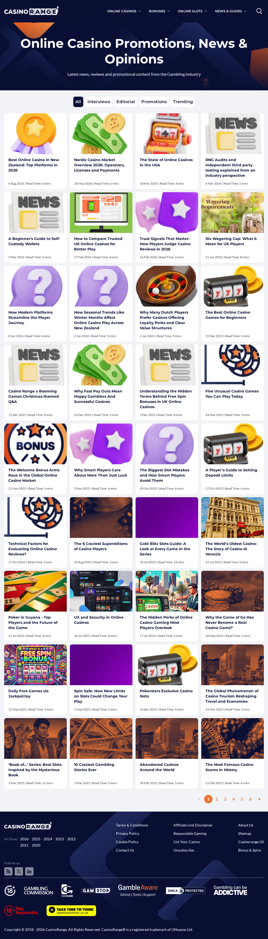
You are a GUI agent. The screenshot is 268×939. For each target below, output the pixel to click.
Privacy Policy (127, 833)
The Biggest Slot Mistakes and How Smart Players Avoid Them (164, 475)
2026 (24, 839)
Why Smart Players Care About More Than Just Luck (100, 473)
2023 (59, 839)
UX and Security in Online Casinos (99, 620)
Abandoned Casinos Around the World (159, 767)
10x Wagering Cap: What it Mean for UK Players (231, 241)
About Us (245, 825)
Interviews (98, 101)
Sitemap (244, 833)
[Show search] (259, 11)
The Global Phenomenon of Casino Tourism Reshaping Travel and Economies (231, 696)
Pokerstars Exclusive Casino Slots (166, 694)
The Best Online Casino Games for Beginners (227, 315)
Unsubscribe (184, 850)
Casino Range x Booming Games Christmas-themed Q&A (33, 396)
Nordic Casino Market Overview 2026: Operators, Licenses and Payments (99, 165)
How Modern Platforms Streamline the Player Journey (30, 317)
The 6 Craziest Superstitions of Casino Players (100, 546)
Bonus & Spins (249, 850)
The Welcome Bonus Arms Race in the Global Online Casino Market (33, 475)
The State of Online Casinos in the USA (166, 162)
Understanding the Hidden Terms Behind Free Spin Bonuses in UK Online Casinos (166, 399)
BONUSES (157, 11)
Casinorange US (251, 842)
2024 (48, 839)
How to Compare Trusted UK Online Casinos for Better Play (98, 243)
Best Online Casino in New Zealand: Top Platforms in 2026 (33, 165)
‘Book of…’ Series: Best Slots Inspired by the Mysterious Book (35, 769)
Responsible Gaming (190, 833)
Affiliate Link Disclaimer (193, 825)
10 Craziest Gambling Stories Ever (94, 767)
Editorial (125, 101)
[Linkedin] (29, 871)
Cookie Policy (127, 842)
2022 (71, 839)
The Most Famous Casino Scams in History (229, 767)
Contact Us (125, 850)
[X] (19, 871)
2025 (36, 839)
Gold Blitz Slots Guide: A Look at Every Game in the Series (165, 548)
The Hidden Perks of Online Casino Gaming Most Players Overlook (166, 622)
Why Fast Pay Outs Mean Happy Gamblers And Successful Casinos (98, 396)
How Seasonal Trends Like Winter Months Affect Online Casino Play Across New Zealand (99, 320)
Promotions (154, 101)
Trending (183, 101)
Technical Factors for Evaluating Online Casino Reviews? (32, 548)
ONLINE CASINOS (122, 11)
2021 (24, 845)
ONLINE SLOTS (190, 11)
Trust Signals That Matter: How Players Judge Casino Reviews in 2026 (165, 243)
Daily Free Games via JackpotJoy (28, 694)
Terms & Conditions (132, 825)
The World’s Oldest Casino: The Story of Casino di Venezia (231, 548)
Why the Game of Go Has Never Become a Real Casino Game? (229, 622)
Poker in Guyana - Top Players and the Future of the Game (32, 622)
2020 (36, 845)
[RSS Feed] (8, 871)
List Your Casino (187, 842)
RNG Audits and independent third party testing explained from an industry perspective (230, 167)
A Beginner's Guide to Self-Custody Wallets (34, 241)
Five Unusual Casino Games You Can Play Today (232, 394)
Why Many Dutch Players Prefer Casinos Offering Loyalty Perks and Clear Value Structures (164, 320)
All (78, 101)
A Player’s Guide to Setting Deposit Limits (231, 473)
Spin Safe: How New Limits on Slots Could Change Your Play (100, 696)
